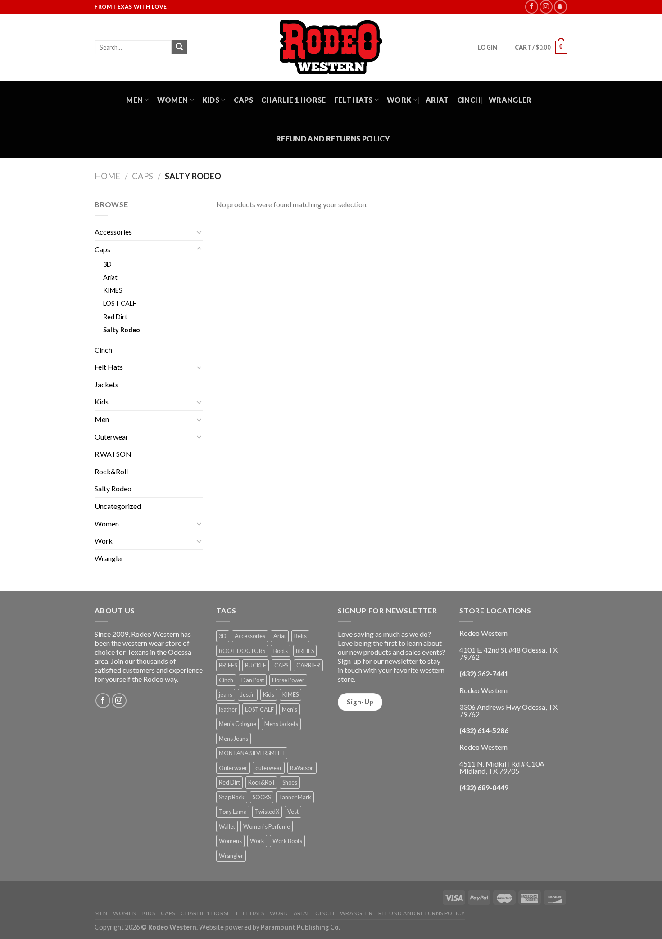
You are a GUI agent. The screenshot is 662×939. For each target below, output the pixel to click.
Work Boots (287, 840)
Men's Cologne (237, 723)
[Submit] (179, 47)
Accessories (113, 231)
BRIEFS (228, 665)
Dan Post (252, 680)
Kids (210, 99)
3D (107, 264)
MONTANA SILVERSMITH (252, 753)
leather (228, 709)
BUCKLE (255, 665)
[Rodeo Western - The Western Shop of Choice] (331, 47)
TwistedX (267, 811)
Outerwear (111, 436)
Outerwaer (233, 767)
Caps (243, 99)
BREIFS (305, 650)
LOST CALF (119, 303)
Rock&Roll (111, 471)
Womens (230, 840)
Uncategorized (118, 506)
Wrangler (510, 99)
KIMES (112, 290)
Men (134, 99)
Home (107, 176)
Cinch (469, 99)
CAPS (281, 665)
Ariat (437, 99)
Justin (247, 694)
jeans (225, 694)
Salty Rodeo (121, 330)
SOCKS (262, 797)
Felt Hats (353, 99)
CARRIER (308, 665)
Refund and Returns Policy (333, 138)
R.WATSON (113, 453)
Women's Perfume (266, 826)
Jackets (106, 384)
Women (172, 99)
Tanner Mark (295, 797)
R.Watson (302, 767)
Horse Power (288, 680)
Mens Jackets (281, 723)
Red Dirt (115, 317)
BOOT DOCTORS (242, 650)
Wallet (227, 826)
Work (399, 99)
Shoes (289, 782)
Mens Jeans (233, 738)
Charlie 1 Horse (293, 99)
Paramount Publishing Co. (300, 927)
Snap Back (232, 797)
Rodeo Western (172, 927)
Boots (280, 650)
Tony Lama (233, 811)
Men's (289, 709)
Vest (293, 811)
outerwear (268, 767)
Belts (300, 636)
